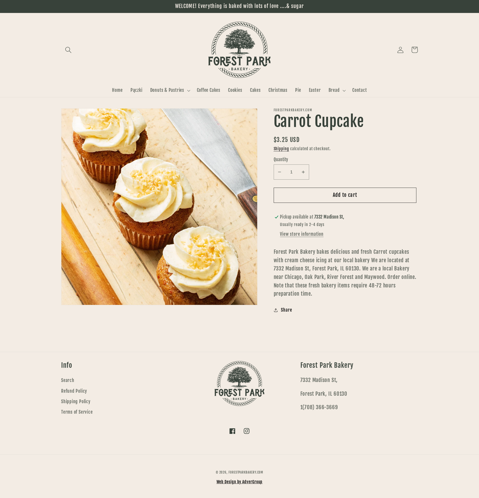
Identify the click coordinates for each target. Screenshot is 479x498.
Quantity (281, 159)
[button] (68, 50)
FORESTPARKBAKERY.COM (246, 472)
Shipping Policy (76, 401)
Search (67, 380)
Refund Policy (74, 391)
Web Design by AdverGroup (240, 481)
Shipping (281, 148)
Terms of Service (77, 412)
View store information (301, 234)
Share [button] (286, 310)
